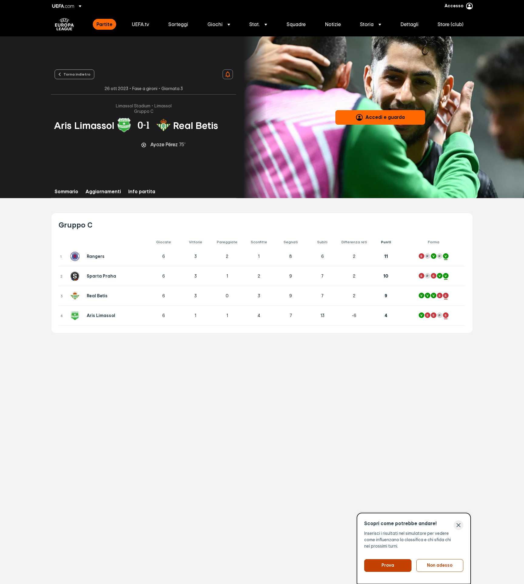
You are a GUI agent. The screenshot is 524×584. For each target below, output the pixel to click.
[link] (104, 24)
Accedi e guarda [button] (385, 117)
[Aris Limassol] (76, 315)
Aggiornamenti (103, 191)
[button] (218, 24)
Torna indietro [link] (76, 74)
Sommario (66, 191)
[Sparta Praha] (76, 276)
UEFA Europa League (64, 24)
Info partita (141, 191)
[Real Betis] (76, 296)
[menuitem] (106, 24)
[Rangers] (76, 256)
